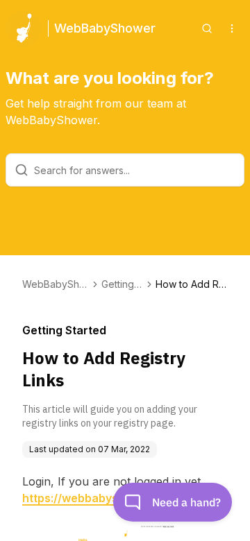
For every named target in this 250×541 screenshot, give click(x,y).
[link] (192, 284)
